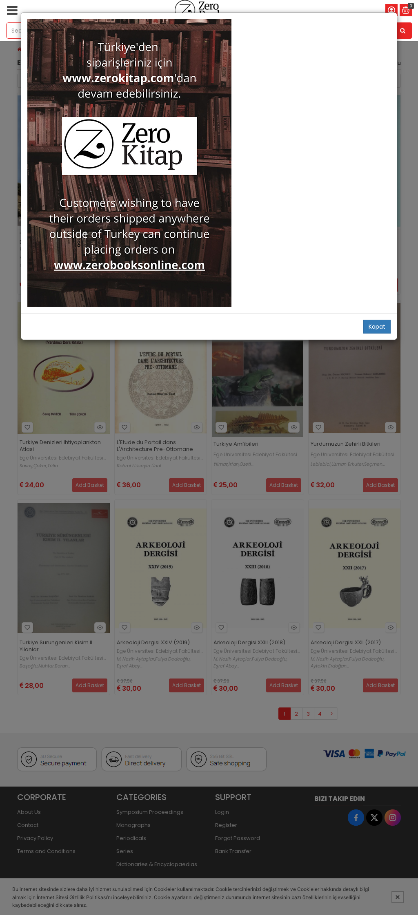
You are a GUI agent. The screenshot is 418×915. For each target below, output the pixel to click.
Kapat (377, 327)
